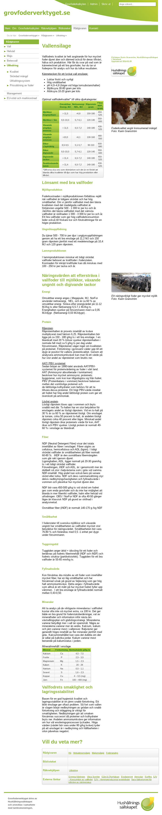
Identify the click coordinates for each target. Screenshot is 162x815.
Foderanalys (112, 753)
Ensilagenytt (127, 777)
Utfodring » (61, 35)
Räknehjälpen (49, 28)
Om (14, 28)
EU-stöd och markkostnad (22, 98)
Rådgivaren (79, 28)
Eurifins (148, 777)
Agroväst (138, 777)
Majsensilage (98, 753)
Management (14, 93)
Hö (70, 753)
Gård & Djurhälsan (110, 777)
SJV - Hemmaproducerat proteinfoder (112, 779)
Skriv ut (106, 4)
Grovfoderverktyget (37, 13)
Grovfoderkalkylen (75, 4)
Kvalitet (14, 71)
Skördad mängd (19, 76)
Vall (9, 46)
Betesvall (12, 60)
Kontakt (93, 28)
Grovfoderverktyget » (29, 35)
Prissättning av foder (22, 85)
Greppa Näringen (77, 777)
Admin (93, 4)
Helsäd (11, 51)
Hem (7, 28)
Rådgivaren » (47, 35)
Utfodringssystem (20, 80)
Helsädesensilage (81, 753)
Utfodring (12, 65)
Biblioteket (64, 28)
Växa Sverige (93, 777)
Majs (9, 55)
